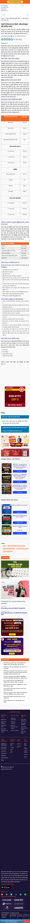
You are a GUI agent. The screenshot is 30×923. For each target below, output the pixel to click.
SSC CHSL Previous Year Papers (24, 728)
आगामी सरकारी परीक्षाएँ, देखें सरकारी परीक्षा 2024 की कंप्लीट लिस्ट (14, 697)
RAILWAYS (3, 751)
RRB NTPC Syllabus (3, 722)
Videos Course (26, 751)
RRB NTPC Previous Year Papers (4, 730)
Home (2, 18)
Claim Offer (26, 921)
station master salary (7, 551)
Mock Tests (25, 744)
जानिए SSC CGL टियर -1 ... (7, 598)
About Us (19, 743)
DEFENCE (3, 755)
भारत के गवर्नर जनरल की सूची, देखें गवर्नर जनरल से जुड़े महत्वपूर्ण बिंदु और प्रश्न (15, 689)
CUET (11, 752)
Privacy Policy (26, 915)
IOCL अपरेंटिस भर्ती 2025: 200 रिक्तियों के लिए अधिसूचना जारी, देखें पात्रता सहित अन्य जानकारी (13, 681)
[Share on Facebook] (9, 39)
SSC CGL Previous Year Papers (14, 727)
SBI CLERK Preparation (4, 748)
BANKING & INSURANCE (4, 744)
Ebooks (26, 754)
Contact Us (19, 747)
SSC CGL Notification (13, 719)
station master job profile (22, 548)
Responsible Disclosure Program (5, 916)
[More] (22, 5)
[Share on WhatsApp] (2, 39)
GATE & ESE (12, 744)
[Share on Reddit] (7, 39)
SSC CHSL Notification (23, 720)
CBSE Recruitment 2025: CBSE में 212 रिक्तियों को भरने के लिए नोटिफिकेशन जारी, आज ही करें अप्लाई (15, 693)
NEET (11, 749)
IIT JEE (12, 747)
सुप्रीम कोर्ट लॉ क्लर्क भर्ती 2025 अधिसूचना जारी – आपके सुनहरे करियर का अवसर (15, 685)
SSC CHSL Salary (23, 732)
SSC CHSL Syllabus (23, 724)
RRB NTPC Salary (3, 726)
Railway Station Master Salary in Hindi (16, 545)
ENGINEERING (4, 757)
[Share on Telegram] (4, 39)
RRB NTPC (3, 719)
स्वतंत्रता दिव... (4, 603)
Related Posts (5, 557)
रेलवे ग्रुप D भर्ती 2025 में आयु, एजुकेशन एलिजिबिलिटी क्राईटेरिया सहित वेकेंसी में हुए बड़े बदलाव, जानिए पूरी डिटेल (15, 677)
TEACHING (3, 753)
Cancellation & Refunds (14, 915)
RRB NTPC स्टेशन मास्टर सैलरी (8, 548)
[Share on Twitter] (12, 39)
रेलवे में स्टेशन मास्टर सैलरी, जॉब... (13, 18)
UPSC (2, 760)
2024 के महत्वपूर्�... (5, 578)
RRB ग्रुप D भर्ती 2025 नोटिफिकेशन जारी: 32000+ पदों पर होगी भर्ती (15, 667)
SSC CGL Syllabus (13, 722)
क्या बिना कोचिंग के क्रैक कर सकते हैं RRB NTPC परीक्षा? (14, 701)
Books (25, 757)
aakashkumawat (6, 36)
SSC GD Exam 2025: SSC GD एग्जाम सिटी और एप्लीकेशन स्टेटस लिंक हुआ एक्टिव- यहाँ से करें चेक (14, 663)
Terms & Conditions (20, 915)
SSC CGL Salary (15, 730)
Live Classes (26, 748)
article (4, 545)
